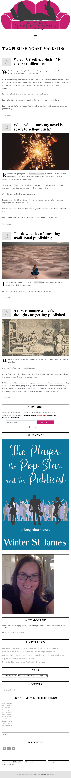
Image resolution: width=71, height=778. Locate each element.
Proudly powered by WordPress (26, 774)
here (22, 632)
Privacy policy (52, 762)
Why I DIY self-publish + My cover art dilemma (37, 61)
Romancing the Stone (36, 174)
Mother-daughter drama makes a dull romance (23, 662)
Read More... (7, 115)
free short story (41, 415)
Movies (14, 676)
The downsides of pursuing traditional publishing (37, 235)
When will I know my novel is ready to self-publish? (38, 126)
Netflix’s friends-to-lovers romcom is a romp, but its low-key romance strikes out (33, 655)
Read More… (7, 224)
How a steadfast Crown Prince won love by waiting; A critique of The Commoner (30, 648)
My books (21, 676)
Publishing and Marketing (37, 676)
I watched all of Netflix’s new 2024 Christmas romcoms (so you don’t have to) (29, 652)
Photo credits (29, 762)
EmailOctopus (34, 427)
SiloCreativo (50, 774)
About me (6, 676)
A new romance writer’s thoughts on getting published (39, 312)
